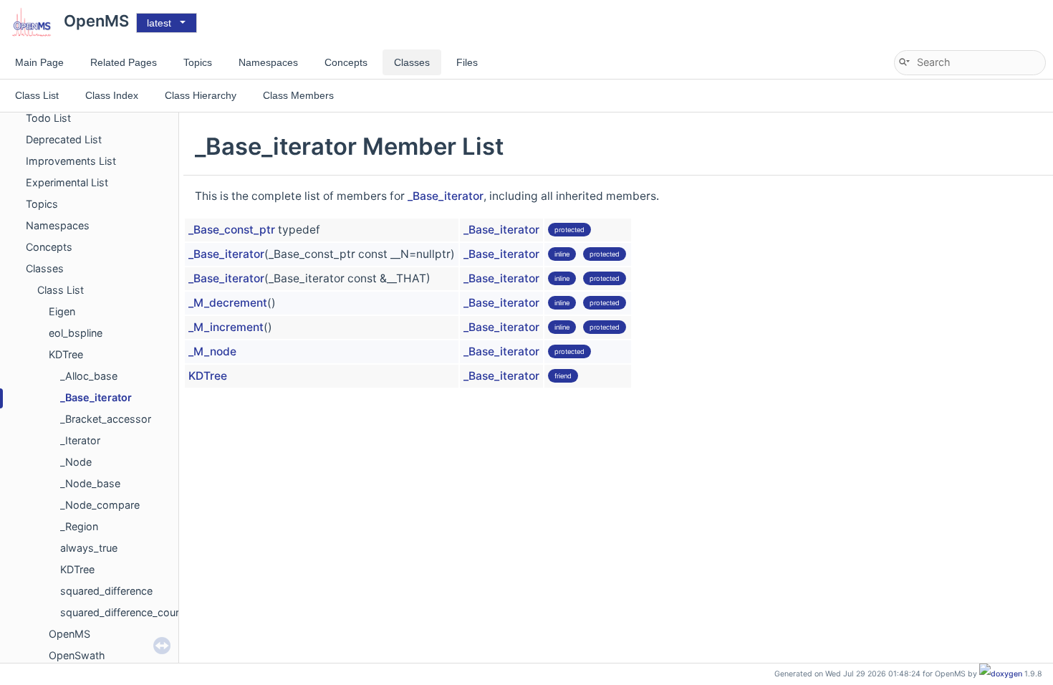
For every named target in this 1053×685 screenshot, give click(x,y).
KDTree (66, 354)
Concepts (49, 247)
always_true (88, 548)
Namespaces (58, 225)
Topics (42, 204)
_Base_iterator (96, 397)
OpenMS (69, 634)
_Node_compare (100, 505)
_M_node (212, 351)
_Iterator (80, 440)
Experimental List (67, 182)
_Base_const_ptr (231, 229)
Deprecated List (64, 139)
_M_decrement (227, 303)
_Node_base (90, 483)
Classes (45, 268)
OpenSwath (77, 655)
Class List (60, 290)
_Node (76, 462)
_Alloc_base (88, 376)
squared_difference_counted (128, 612)
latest (159, 23)
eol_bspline (75, 333)
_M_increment (226, 327)
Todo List (48, 118)
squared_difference (106, 591)
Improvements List (71, 161)
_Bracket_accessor (105, 419)
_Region (79, 526)
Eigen (62, 311)
